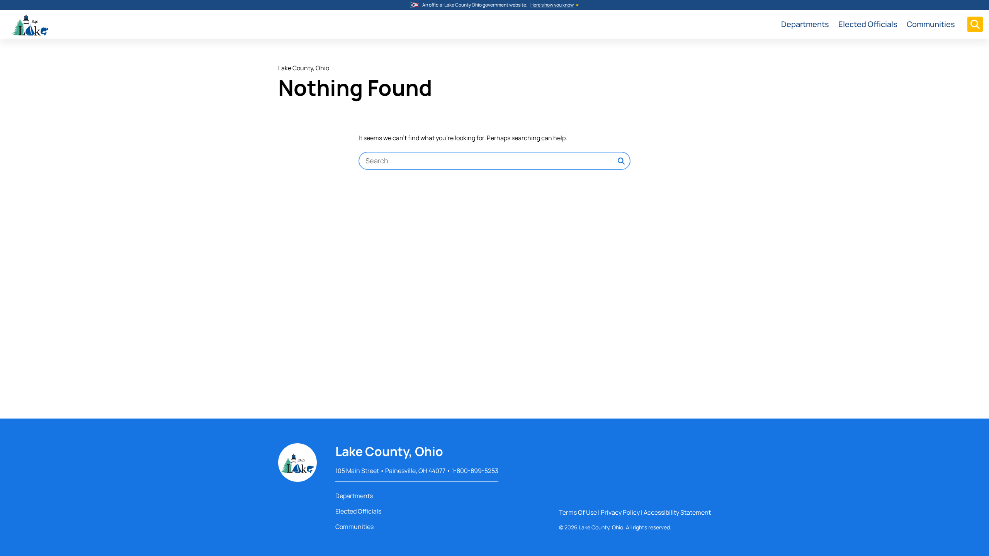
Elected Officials (867, 24)
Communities (931, 24)
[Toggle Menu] (975, 24)
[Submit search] (621, 161)
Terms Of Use (578, 512)
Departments (805, 24)
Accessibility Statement (677, 512)
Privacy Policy (620, 512)
